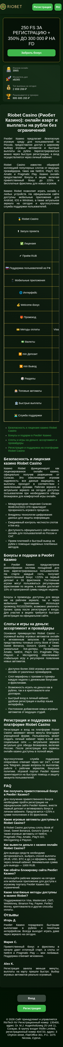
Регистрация (42, 7)
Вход (31, 998)
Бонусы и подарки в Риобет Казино (29, 435)
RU (58, 7)
